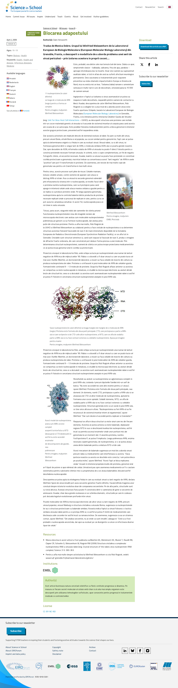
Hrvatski (12, 78)
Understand (50, 16)
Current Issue (19, 16)
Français (12, 90)
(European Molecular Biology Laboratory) (101, 113)
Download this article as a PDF (153, 46)
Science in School (50, 28)
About (75, 16)
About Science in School (16, 647)
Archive (92, 647)
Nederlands (14, 82)
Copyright (56, 647)
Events (68, 16)
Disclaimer (56, 654)
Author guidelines (101, 16)
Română (12, 101)
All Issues (31, 16)
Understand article (33, 33)
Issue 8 (72, 28)
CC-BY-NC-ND (49, 611)
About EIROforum (14, 650)
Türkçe (11, 105)
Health (24, 55)
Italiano (12, 98)
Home (8, 16)
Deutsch (12, 94)
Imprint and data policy (16, 654)
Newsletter (150, 7)
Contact (139, 7)
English (12, 86)
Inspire (40, 16)
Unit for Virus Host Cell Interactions (63, 120)
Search (161, 7)
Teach (59, 16)
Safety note (57, 650)
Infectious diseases (23, 62)
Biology (16, 55)
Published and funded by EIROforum (20, 676)
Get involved (85, 16)
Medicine (10, 65)
